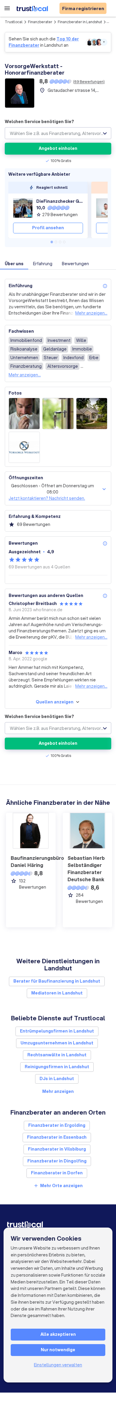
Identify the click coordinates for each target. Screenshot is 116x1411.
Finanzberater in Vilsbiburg (57, 1149)
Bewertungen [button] (75, 264)
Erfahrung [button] (42, 264)
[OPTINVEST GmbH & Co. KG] (106, 208)
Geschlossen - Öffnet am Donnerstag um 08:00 (52, 489)
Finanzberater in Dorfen (57, 1173)
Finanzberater (40, 21)
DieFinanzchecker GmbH (59, 201)
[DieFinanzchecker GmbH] (23, 208)
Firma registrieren (83, 8)
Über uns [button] (14, 264)
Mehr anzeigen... (91, 313)
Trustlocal (14, 21)
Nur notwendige (58, 1350)
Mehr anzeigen (58, 1091)
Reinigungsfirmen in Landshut (57, 1067)
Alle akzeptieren (58, 1334)
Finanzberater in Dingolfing (57, 1161)
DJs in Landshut (57, 1079)
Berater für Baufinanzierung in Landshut (56, 981)
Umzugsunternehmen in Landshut (57, 1043)
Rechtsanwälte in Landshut (57, 1055)
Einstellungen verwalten (58, 1365)
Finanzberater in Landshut (80, 21)
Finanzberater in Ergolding (56, 1125)
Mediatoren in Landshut (57, 993)
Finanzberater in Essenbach (57, 1137)
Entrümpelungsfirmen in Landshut (57, 1031)
